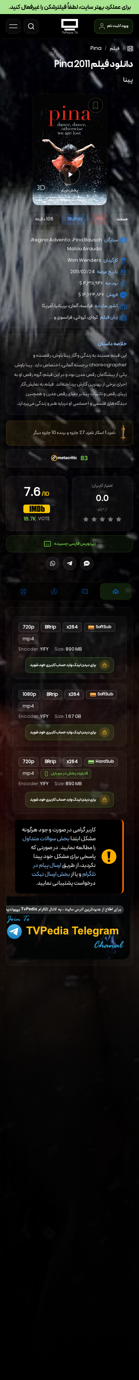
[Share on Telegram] (69, 563)
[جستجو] (31, 26)
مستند (122, 219)
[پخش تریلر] (69, 174)
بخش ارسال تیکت (51, 874)
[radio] (86, 519)
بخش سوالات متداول (46, 838)
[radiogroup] (102, 519)
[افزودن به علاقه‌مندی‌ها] (95, 105)
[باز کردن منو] (13, 26)
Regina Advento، (50, 240)
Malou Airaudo (84, 249)
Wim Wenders (84, 260)
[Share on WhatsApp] (52, 563)
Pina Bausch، (87, 240)
